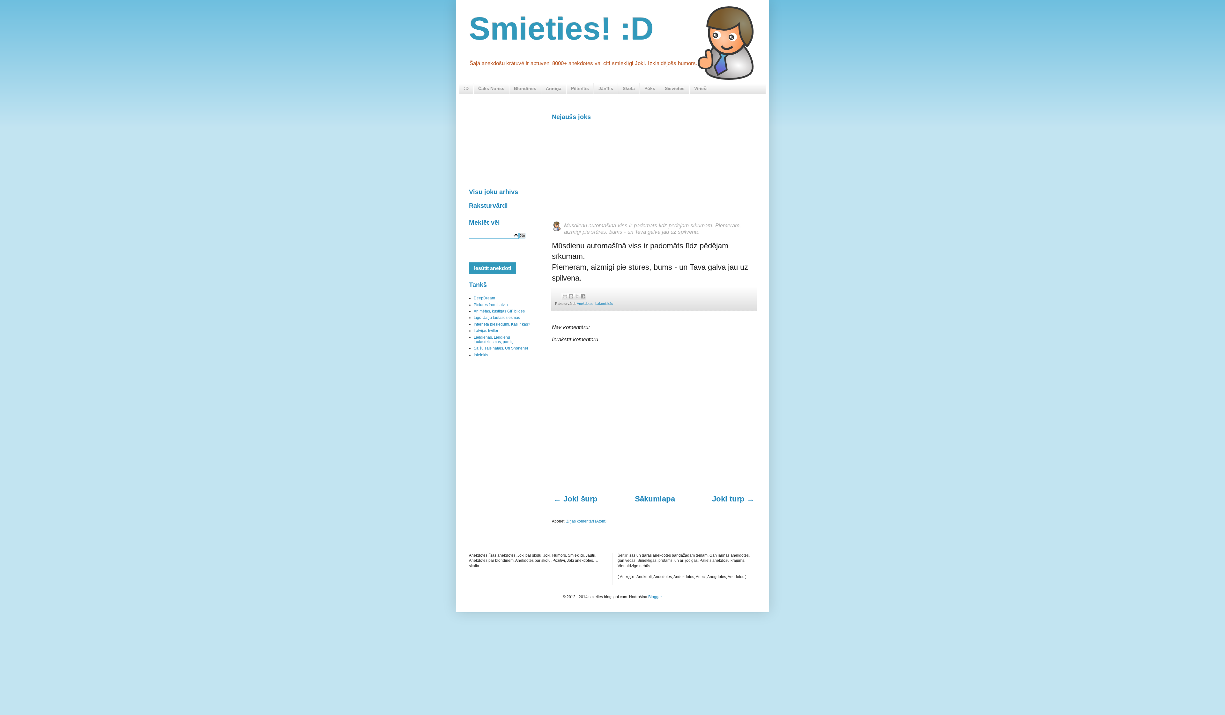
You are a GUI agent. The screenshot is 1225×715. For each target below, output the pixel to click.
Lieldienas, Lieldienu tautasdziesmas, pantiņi (494, 339)
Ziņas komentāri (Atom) (586, 521)
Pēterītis (580, 88)
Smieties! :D (561, 28)
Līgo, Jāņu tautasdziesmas (497, 317)
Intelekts (481, 355)
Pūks (649, 88)
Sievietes (675, 88)
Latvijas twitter (486, 330)
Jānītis (605, 88)
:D (466, 88)
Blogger (655, 597)
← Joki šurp (575, 498)
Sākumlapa (655, 498)
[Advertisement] (600, 170)
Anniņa (553, 88)
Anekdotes (585, 303)
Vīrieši (701, 88)
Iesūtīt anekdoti (492, 268)
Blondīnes (525, 88)
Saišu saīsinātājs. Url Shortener (501, 348)
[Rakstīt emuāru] (571, 296)
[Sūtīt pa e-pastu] (565, 296)
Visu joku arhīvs (493, 191)
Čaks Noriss (491, 88)
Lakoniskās (604, 303)
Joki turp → (733, 498)
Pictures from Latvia (491, 305)
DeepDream (484, 298)
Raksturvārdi (488, 205)
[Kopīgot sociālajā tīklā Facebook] (583, 296)
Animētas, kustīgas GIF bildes (499, 311)
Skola (629, 88)
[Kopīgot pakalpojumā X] (577, 296)
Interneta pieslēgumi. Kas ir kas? (502, 324)
